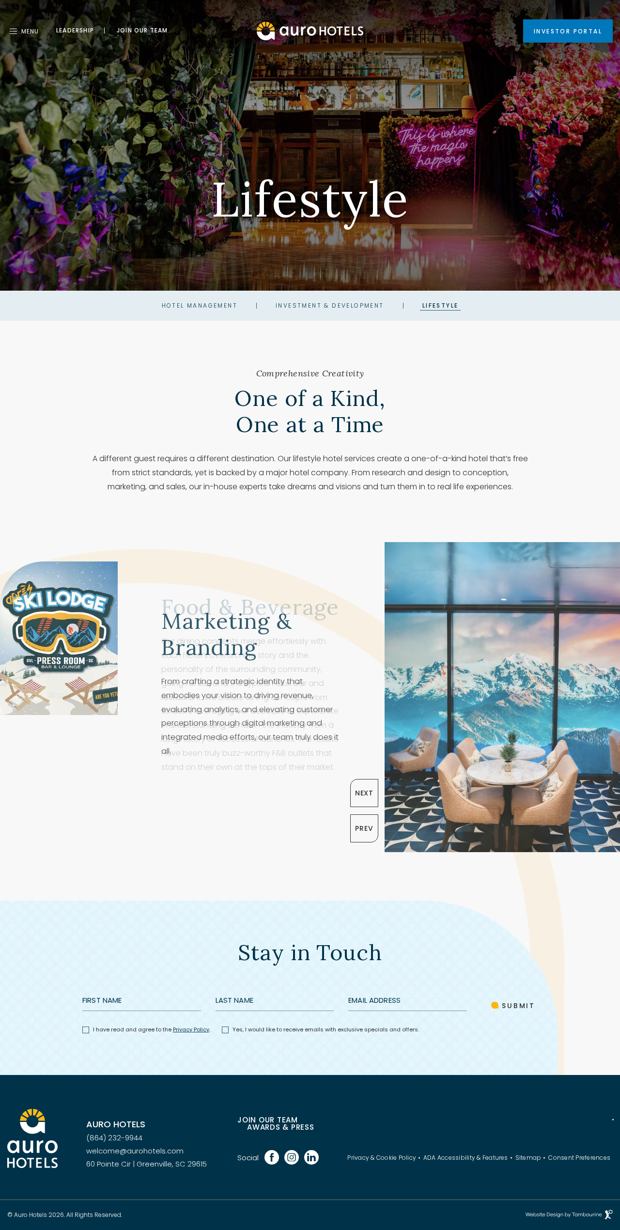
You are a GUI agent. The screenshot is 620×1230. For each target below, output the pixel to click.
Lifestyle (440, 306)
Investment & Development (330, 306)
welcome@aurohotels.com (135, 1151)
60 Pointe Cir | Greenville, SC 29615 (146, 1164)
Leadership (75, 30)
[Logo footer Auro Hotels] (32, 1138)
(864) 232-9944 (114, 1138)
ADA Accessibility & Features (465, 1158)
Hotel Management (199, 306)
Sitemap (528, 1158)
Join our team (142, 30)
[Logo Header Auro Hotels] (310, 31)
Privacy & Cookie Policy (381, 1158)
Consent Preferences (579, 1158)
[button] (364, 793)
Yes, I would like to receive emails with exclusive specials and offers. (325, 1029)
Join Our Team (267, 1119)
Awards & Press (280, 1127)
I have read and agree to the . (151, 1029)
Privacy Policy (191, 1029)
